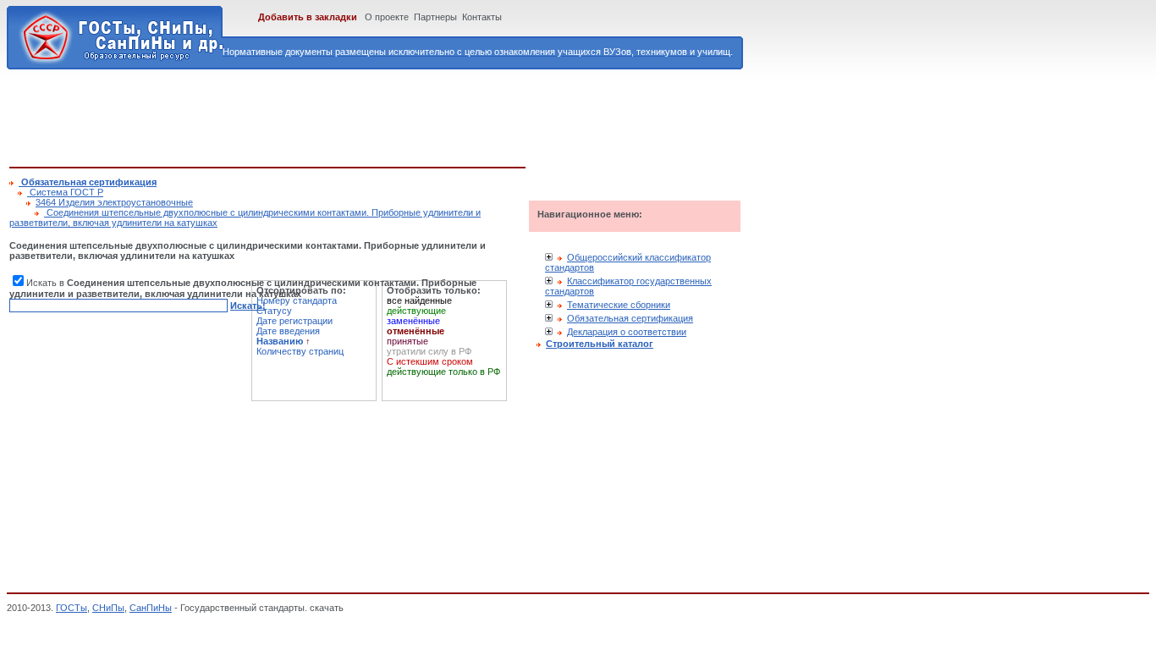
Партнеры (435, 17)
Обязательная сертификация (630, 318)
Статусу (274, 311)
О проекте (387, 17)
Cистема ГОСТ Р (65, 192)
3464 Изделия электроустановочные (114, 202)
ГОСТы (71, 608)
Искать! (248, 305)
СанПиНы (150, 608)
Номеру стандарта (296, 300)
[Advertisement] (317, 115)
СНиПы (108, 608)
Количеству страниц (300, 351)
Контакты (482, 17)
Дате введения (288, 331)
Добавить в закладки (307, 17)
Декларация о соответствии (626, 332)
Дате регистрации (294, 321)
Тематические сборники (618, 305)
